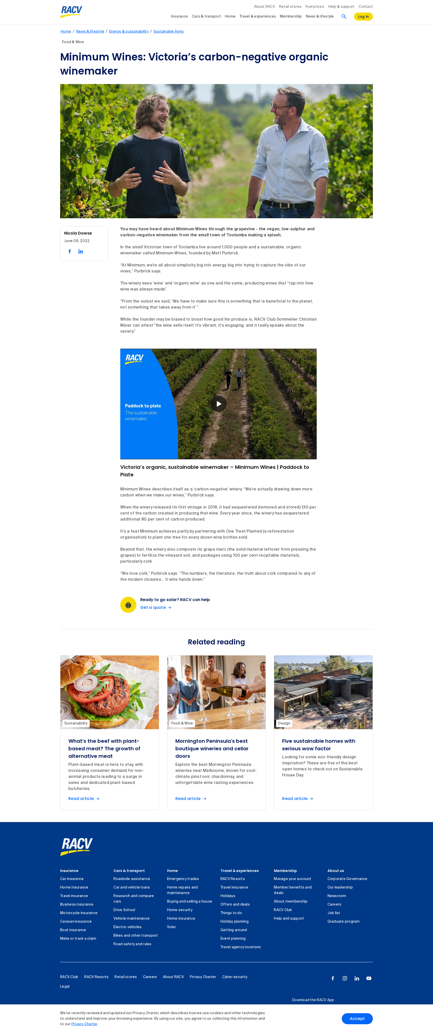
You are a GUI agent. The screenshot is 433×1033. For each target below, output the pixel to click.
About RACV (264, 7)
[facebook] (333, 978)
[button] (218, 404)
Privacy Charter (84, 1024)
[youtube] (369, 978)
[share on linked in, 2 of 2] (80, 251)
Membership (291, 16)
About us (336, 870)
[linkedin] (357, 978)
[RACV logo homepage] (71, 12)
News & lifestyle (320, 16)
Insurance (179, 16)
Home (230, 16)
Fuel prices (314, 7)
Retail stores (290, 7)
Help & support (341, 7)
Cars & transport (206, 16)
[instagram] (345, 978)
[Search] (344, 17)
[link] (76, 847)
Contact (366, 7)
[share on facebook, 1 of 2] (69, 251)
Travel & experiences (258, 16)
